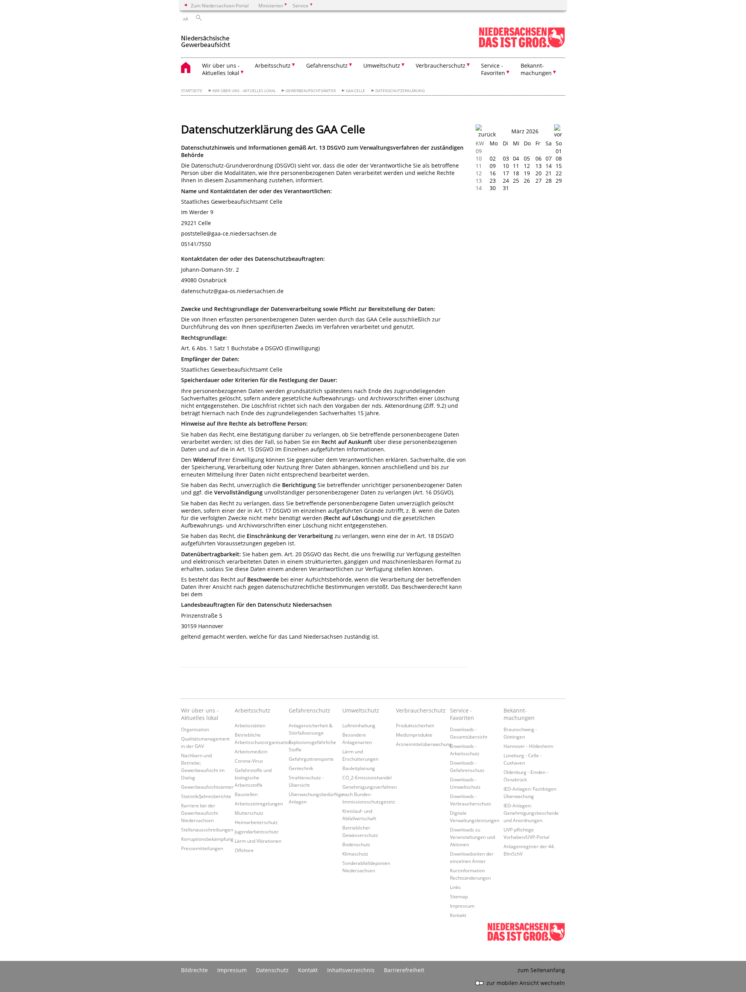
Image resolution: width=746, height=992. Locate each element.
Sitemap (459, 896)
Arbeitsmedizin (251, 751)
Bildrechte (194, 970)
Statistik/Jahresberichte (206, 796)
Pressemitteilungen (202, 848)
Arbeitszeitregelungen (259, 803)
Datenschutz (272, 970)
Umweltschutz (360, 710)
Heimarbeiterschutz (256, 822)
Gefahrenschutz (309, 710)
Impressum (462, 906)
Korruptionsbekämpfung (207, 839)
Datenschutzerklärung (400, 90)
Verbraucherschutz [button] (440, 65)
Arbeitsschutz (252, 710)
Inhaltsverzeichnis (351, 970)
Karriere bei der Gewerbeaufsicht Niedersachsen (199, 812)
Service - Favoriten (462, 714)
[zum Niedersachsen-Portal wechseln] (522, 46)
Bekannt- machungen (519, 714)
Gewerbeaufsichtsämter (311, 90)
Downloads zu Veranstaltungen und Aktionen (472, 836)
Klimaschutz (355, 854)
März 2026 (525, 131)
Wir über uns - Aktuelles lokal (244, 90)
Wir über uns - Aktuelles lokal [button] (221, 69)
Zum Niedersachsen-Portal (220, 5)
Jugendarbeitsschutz (257, 831)
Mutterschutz (249, 813)
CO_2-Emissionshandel (367, 777)
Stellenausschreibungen (207, 829)
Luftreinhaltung (358, 725)
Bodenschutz (356, 844)
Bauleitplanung (358, 768)
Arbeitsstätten (250, 725)
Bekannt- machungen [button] (536, 69)
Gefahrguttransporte (311, 759)
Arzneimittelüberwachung (424, 744)
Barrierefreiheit (404, 970)
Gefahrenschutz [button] (327, 65)
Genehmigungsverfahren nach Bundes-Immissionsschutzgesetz (369, 794)
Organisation (195, 729)
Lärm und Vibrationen (258, 841)
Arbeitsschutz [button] (273, 65)
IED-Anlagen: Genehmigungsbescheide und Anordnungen (531, 812)
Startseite (191, 90)
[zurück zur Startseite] (205, 38)
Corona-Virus (249, 761)
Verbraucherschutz (421, 710)
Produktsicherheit (415, 725)
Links (455, 887)
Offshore (244, 850)
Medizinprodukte (414, 735)
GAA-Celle (355, 90)
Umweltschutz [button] (381, 65)
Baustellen (246, 794)
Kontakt (458, 915)
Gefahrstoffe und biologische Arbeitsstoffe (253, 777)
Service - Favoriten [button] (493, 69)
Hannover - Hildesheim (528, 746)
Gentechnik (301, 768)
